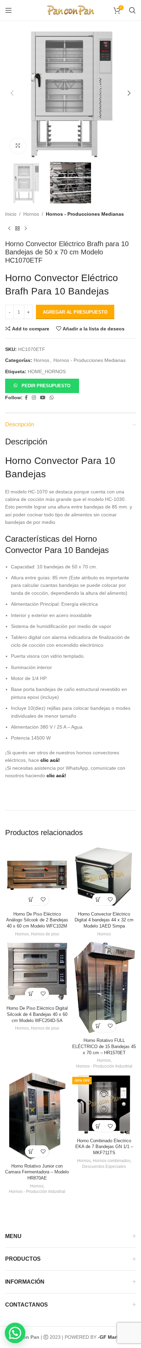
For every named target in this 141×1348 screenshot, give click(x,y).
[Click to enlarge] (18, 145)
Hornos (31, 214)
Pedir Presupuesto (46, 385)
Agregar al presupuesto (75, 312)
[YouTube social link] (43, 397)
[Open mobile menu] (8, 10)
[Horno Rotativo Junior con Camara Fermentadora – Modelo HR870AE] (37, 1116)
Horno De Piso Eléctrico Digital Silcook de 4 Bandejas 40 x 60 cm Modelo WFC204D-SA (37, 1014)
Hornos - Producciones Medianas (85, 214)
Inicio (10, 214)
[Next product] (26, 229)
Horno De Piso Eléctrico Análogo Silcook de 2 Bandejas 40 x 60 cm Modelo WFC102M (37, 920)
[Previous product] (9, 229)
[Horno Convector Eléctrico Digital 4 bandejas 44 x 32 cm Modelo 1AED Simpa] (104, 877)
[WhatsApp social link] (52, 397)
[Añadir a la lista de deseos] (43, 899)
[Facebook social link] (26, 397)
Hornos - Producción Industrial (104, 1066)
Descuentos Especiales (104, 1166)
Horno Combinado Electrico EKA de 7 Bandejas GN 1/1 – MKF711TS (104, 1146)
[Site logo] (70, 10)
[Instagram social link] (34, 397)
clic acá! (50, 760)
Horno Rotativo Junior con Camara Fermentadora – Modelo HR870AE (37, 1172)
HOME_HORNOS (47, 371)
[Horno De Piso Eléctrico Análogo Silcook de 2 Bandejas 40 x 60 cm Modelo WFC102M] (37, 877)
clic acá (55, 775)
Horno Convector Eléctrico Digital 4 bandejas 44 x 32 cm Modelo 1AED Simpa (104, 920)
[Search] (132, 10)
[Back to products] (17, 229)
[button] (12, 93)
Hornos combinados (111, 1160)
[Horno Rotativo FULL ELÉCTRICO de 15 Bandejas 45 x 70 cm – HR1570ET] (104, 987)
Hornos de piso (45, 934)
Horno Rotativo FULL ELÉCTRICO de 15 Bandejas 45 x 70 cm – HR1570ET (104, 1046)
